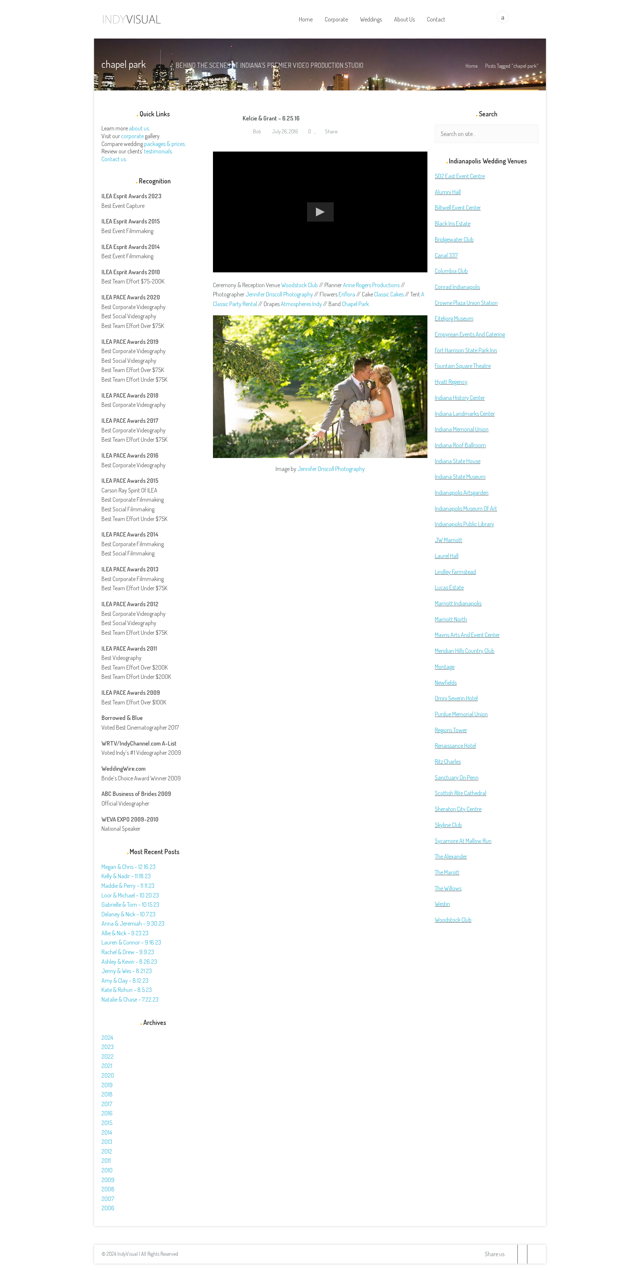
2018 (107, 1094)
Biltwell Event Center (458, 207)
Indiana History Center (460, 397)
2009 (107, 1180)
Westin (442, 903)
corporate (132, 136)
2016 (107, 1113)
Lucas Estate (449, 587)
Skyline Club (448, 825)
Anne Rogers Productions (371, 285)
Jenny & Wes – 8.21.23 (126, 971)
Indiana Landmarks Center (465, 413)
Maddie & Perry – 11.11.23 (127, 885)
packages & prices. (165, 143)
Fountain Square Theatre (463, 365)
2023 (107, 1047)
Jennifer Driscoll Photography (279, 294)
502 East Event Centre (460, 176)
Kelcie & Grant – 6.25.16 (271, 118)
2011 (106, 1160)
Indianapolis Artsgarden (462, 492)
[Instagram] (532, 1254)
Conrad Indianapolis (457, 287)
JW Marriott (448, 540)
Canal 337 (446, 255)
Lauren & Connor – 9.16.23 (131, 942)
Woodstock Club (299, 285)
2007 (107, 1198)
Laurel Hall (447, 556)
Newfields (446, 682)
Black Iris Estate (452, 223)
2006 (107, 1208)
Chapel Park (355, 304)
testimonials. (158, 151)
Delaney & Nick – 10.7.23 (128, 914)
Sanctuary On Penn (457, 777)
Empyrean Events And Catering (470, 334)
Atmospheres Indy (301, 304)
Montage (444, 666)
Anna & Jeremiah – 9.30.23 (132, 923)
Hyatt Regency (451, 381)
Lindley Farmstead (455, 571)
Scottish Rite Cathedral (460, 793)
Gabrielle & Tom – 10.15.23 (130, 904)
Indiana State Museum (460, 476)
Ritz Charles (448, 761)
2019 (107, 1085)
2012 (106, 1151)
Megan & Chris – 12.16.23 (128, 866)
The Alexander (451, 856)
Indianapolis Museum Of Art (466, 508)
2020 (107, 1075)
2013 (106, 1141)
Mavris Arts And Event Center (467, 634)
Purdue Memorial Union (461, 714)
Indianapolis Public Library (464, 524)
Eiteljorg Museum (454, 318)
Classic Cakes (389, 294)
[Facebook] (522, 1254)
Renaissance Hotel (455, 745)
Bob (256, 131)
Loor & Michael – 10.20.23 (130, 895)
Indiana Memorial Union (462, 429)
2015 (106, 1122)
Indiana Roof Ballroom (460, 445)
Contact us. (114, 159)
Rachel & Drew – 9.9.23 (127, 952)
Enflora (347, 294)
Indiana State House (457, 461)
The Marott (447, 872)
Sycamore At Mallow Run (463, 840)
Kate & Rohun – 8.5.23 (126, 989)
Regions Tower (451, 730)
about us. (139, 128)
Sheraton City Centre (458, 809)
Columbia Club (451, 271)
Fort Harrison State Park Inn (466, 350)
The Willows (448, 888)
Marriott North (451, 619)
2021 (106, 1065)
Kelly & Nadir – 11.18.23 (126, 876)
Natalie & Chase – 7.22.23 (130, 999)
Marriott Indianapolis (458, 603)
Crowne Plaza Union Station (466, 302)
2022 (107, 1056)
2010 (107, 1170)
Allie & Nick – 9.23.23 (125, 933)
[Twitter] (512, 1254)
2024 (107, 1037)
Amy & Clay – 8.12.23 (125, 980)
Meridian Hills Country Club (464, 650)
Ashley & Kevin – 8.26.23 (129, 961)
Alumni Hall (448, 192)
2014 (106, 1132)
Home (471, 66)
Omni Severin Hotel (456, 698)
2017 (106, 1104)
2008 (107, 1189)
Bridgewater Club (454, 239)
